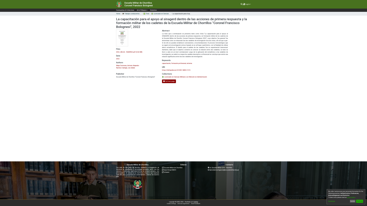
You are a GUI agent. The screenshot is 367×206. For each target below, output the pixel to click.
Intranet (166, 172)
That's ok (360, 201)
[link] (129, 52)
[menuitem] (142, 10)
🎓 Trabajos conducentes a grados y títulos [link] (131, 14)
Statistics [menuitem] (153, 10)
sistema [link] (189, 63)
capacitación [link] (166, 63)
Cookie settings (171, 203)
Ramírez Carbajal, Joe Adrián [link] (125, 68)
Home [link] (118, 14)
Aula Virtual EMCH (170, 170)
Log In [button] (247, 4)
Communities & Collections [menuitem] (125, 10)
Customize (331, 201)
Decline (352, 201)
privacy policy (351, 197)
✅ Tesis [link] (146, 14)
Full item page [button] (170, 81)
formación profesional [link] (178, 63)
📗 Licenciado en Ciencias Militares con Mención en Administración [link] (160, 14)
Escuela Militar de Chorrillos (173, 168)
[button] (241, 4)
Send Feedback (195, 203)
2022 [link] (118, 59)
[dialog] (346, 196)
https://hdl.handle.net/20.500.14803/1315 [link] (176, 70)
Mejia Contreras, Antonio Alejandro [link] (127, 65)
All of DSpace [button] (141, 10)
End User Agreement (183, 203)
